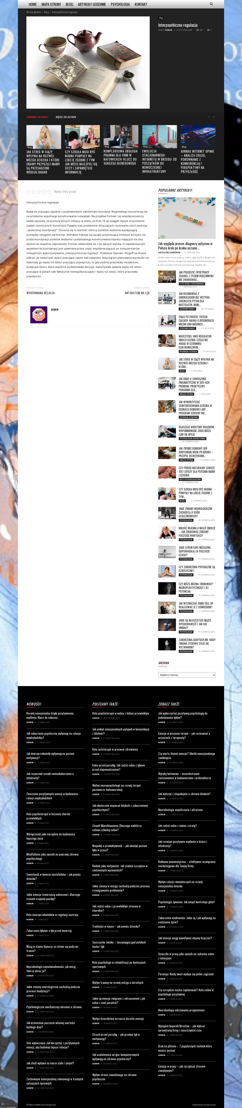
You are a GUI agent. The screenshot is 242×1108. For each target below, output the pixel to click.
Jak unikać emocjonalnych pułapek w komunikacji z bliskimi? (120, 731)
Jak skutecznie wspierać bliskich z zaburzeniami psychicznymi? (120, 807)
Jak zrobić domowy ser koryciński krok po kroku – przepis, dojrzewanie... (196, 452)
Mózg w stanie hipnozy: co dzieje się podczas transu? (52, 948)
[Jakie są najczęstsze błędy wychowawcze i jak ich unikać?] (167, 625)
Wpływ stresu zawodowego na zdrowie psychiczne (114, 1076)
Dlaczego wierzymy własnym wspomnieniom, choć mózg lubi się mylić (196, 431)
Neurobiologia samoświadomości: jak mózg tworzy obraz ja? (50, 968)
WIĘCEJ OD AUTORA (65, 117)
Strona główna (33, 12)
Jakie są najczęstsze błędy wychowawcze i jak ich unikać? (195, 624)
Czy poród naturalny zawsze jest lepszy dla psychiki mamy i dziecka (197, 471)
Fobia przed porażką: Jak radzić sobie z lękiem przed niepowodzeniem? (118, 767)
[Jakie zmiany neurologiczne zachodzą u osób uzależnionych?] (167, 513)
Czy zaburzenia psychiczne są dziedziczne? (197, 569)
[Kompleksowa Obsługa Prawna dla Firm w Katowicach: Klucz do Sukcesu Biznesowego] (121, 136)
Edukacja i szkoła (188, 351)
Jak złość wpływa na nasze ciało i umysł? (50, 1063)
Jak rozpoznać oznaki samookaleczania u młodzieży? (50, 775)
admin (168, 30)
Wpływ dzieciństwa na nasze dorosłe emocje (118, 1018)
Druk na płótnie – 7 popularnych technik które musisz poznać (185, 1048)
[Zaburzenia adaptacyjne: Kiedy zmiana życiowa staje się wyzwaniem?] (167, 644)
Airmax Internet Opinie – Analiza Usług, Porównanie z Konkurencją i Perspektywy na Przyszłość (197, 161)
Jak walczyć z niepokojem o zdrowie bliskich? (184, 794)
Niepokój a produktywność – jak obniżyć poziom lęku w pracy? (119, 848)
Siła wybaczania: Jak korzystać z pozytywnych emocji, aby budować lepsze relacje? (53, 1045)
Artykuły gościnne (92, 4)
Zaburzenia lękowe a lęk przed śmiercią (49, 930)
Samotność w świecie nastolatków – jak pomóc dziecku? (53, 876)
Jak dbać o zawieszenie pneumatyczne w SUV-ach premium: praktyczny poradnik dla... (194, 384)
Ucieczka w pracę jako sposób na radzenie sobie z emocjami (186, 956)
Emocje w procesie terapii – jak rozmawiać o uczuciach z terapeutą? (184, 735)
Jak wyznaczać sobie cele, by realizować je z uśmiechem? (196, 605)
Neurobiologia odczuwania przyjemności (181, 1010)
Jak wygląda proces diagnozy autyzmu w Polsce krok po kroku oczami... (185, 246)
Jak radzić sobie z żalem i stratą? (177, 825)
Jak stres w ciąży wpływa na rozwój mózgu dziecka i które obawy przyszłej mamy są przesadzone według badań (43, 161)
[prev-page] (208, 117)
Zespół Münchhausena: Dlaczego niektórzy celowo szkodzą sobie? (117, 827)
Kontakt (141, 4)
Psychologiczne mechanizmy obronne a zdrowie (54, 1007)
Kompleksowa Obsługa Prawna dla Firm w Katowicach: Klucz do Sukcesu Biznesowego (121, 157)
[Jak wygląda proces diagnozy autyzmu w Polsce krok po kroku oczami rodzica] (187, 218)
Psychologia (120, 4)
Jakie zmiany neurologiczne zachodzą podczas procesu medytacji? (53, 988)
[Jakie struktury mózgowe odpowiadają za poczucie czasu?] (167, 552)
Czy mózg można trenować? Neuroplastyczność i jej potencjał (196, 587)
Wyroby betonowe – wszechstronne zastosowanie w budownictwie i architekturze (184, 775)
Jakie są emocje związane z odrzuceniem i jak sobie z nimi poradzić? (118, 1000)
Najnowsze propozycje (204, 1104)
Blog (69, 4)
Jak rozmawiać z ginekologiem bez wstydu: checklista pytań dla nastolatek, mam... (194, 299)
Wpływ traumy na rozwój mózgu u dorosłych (117, 982)
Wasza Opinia (186, 394)
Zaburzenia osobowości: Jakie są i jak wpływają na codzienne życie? (187, 920)
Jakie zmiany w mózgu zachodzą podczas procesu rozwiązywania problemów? (121, 888)
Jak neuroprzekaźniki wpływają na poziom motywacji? (50, 755)
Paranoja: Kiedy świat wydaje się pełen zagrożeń (185, 974)
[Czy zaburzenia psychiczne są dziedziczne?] (167, 571)
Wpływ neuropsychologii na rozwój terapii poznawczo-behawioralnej (116, 787)
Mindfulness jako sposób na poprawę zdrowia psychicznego (52, 856)
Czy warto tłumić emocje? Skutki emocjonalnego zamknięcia (186, 755)
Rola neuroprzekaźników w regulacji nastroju (52, 914)
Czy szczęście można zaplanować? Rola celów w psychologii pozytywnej (186, 992)
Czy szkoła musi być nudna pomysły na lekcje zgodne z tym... (195, 493)
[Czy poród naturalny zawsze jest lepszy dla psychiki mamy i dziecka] (167, 472)
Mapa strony (51, 4)
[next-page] (214, 117)
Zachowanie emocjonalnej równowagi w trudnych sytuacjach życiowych (54, 1081)
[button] (211, 4)
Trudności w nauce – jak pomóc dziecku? (116, 926)
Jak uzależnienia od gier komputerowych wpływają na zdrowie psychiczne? (115, 1056)
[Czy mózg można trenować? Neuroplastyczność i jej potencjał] (167, 588)
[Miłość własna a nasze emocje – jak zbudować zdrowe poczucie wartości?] (167, 532)
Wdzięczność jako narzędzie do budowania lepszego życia (50, 836)
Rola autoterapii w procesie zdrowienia (115, 749)
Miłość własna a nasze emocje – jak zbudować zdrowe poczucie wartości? (197, 532)
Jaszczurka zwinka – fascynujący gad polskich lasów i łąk (119, 944)
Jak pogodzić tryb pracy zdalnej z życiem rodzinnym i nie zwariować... (196, 276)
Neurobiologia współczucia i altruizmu (180, 809)
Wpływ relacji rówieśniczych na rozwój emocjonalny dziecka (180, 884)
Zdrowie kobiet (187, 309)
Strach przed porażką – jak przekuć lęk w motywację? (116, 1036)
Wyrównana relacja (40, 293)
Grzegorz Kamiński (169, 252)
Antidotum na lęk (137, 293)
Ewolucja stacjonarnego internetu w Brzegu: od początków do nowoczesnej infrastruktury (159, 161)
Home (33, 4)
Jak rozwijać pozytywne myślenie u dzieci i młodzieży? (182, 843)
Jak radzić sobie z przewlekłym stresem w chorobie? (116, 908)
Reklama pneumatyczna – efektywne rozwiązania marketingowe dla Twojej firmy (186, 863)
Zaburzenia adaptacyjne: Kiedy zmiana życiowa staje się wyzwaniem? (197, 643)
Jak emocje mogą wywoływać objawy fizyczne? (185, 938)
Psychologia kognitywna (192, 438)
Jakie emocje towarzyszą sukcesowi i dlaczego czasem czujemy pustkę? (53, 896)
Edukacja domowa (189, 417)
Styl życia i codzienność (192, 284)
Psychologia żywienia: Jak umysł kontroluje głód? (186, 902)
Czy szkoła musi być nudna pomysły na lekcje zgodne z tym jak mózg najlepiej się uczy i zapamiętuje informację (81, 161)
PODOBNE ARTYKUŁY (37, 117)
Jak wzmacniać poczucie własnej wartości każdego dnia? (50, 1025)
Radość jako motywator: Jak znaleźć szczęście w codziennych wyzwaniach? (120, 868)
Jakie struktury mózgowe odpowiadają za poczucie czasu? (195, 551)
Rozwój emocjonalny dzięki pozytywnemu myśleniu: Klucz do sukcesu (50, 715)
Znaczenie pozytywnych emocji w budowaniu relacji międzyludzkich (52, 796)
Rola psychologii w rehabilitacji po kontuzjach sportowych (119, 964)
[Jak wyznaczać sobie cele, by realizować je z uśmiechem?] (167, 608)
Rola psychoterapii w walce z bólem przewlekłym (120, 713)
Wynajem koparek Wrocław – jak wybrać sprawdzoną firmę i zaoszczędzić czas (181, 1028)
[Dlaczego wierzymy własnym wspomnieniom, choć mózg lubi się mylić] (167, 431)
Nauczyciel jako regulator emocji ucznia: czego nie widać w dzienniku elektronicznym (195, 341)
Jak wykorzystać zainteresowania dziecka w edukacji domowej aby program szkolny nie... (195, 407)
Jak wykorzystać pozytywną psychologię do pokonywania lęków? (182, 715)
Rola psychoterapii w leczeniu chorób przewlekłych (48, 816)
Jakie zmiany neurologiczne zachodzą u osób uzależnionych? (195, 512)
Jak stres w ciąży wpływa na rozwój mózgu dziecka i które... (196, 363)
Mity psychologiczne (190, 479)
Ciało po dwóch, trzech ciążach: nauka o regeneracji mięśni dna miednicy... (196, 320)
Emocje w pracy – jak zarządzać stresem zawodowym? (181, 1068)
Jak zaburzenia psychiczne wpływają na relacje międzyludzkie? (53, 735)
